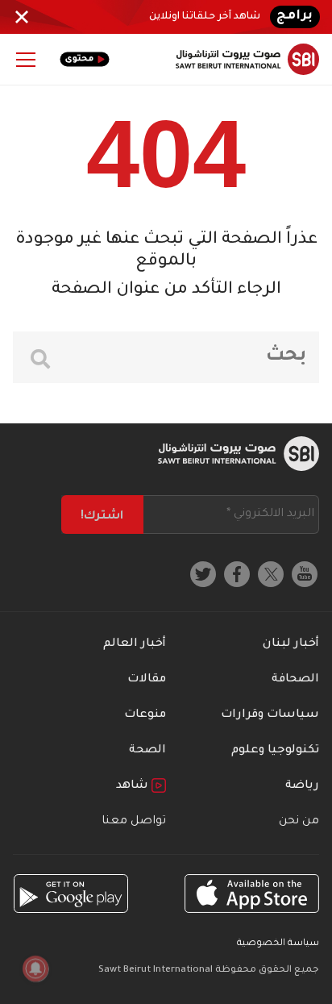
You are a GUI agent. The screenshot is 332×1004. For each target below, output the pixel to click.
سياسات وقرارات (270, 715)
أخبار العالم (134, 644)
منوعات (145, 715)
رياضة (302, 786)
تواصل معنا (134, 821)
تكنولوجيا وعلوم (275, 750)
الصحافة (295, 679)
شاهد (133, 786)
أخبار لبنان (291, 644)
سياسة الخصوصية (278, 944)
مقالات (146, 679)
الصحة (147, 750)
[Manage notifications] (35, 968)
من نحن (299, 821)
